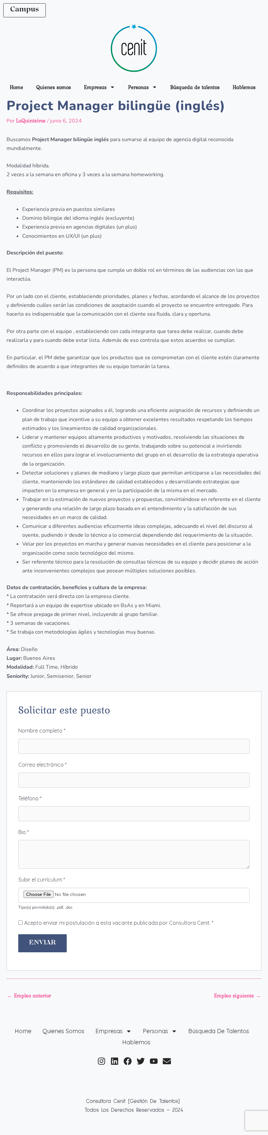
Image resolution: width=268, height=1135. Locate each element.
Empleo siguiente (237, 995)
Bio (23, 832)
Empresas (95, 87)
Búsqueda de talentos (195, 87)
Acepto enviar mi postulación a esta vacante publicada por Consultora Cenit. (118, 923)
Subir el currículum (41, 879)
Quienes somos (53, 87)
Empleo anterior (29, 995)
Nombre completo (41, 730)
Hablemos (244, 87)
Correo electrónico (42, 764)
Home (16, 87)
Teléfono (30, 798)
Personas (138, 87)
